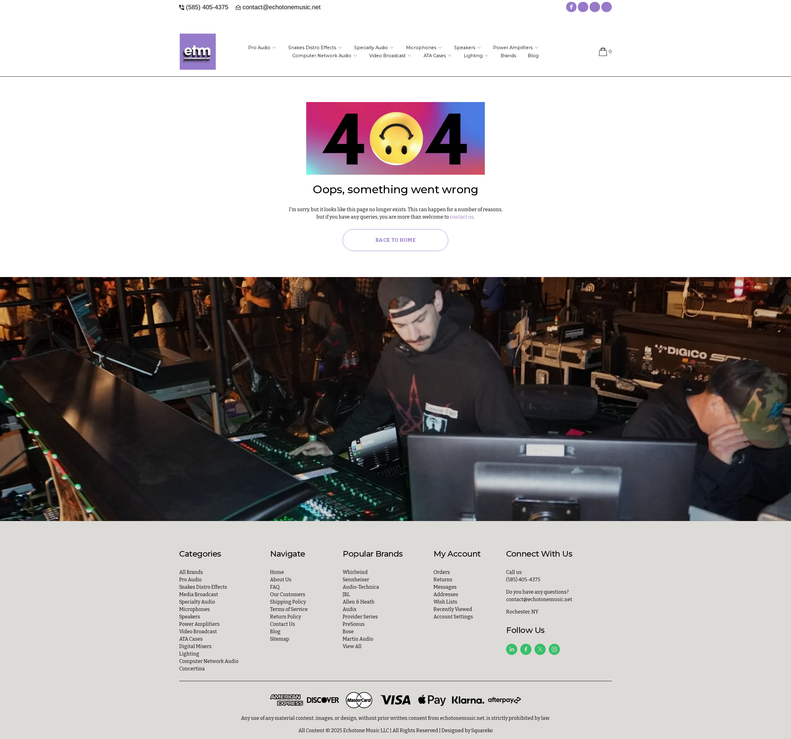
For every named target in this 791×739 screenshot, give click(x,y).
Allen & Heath (358, 602)
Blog (533, 55)
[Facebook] (525, 649)
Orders (442, 572)
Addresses (446, 594)
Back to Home (395, 240)
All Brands (191, 572)
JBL (346, 594)
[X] (540, 649)
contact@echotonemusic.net (282, 7)
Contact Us (282, 624)
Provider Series (360, 617)
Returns (443, 580)
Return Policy (285, 617)
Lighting (189, 654)
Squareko (482, 730)
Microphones (194, 609)
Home (277, 572)
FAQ (275, 587)
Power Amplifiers (199, 624)
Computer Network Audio (209, 661)
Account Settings (453, 617)
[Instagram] (554, 649)
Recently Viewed (453, 609)
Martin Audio (358, 639)
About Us (280, 580)
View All (352, 646)
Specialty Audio (197, 602)
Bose (348, 631)
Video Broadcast (198, 631)
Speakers (189, 617)
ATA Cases (191, 639)
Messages (445, 587)
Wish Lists (445, 602)
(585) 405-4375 (207, 7)
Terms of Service (289, 609)
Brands (508, 55)
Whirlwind (355, 572)
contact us (462, 217)
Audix (350, 609)
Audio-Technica (361, 587)
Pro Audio (190, 580)
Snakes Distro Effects (203, 587)
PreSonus (354, 624)
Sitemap (279, 639)
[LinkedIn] (511, 649)
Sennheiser (356, 580)
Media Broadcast (198, 594)
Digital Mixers (195, 646)
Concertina (192, 669)
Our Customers (287, 594)
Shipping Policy (288, 602)
